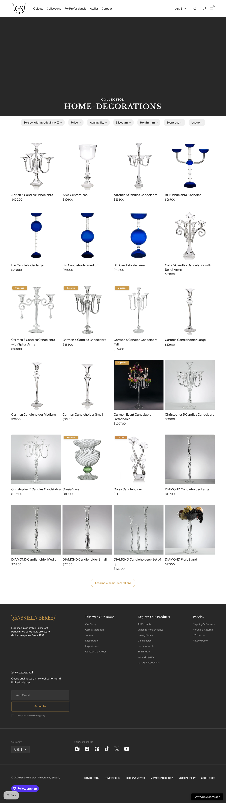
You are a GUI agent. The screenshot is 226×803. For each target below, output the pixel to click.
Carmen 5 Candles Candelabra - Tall (137, 342)
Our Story (90, 624)
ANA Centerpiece (75, 195)
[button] (195, 8)
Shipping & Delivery (204, 624)
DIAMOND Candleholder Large (187, 489)
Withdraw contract (207, 797)
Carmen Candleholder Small (83, 415)
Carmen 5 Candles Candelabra (84, 340)
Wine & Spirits (146, 657)
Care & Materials (94, 629)
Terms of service (135, 777)
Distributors (92, 640)
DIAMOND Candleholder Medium (35, 559)
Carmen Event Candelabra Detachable (132, 417)
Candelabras (144, 640)
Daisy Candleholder (128, 489)
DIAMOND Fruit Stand (181, 559)
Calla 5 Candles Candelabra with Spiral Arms (188, 267)
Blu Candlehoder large (27, 265)
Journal (89, 635)
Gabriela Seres (28, 777)
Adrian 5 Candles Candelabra (32, 195)
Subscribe (40, 706)
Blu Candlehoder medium (81, 265)
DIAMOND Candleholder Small (85, 559)
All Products (144, 624)
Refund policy (91, 777)
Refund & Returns (203, 629)
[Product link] (36, 173)
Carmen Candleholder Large (185, 340)
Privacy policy (39, 715)
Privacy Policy (200, 640)
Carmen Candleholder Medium (33, 415)
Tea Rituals (144, 651)
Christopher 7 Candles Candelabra (36, 489)
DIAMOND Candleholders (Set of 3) (137, 562)
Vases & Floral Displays (150, 629)
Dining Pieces (145, 635)
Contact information (162, 777)
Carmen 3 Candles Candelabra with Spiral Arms (33, 342)
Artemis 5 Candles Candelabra (135, 195)
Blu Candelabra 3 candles (183, 195)
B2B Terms (199, 635)
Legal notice (208, 777)
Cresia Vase (71, 489)
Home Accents (146, 646)
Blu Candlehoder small (130, 265)
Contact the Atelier (95, 651)
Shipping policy (187, 777)
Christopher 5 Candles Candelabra (189, 415)
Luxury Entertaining (148, 662)
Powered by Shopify (49, 777)
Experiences (92, 646)
